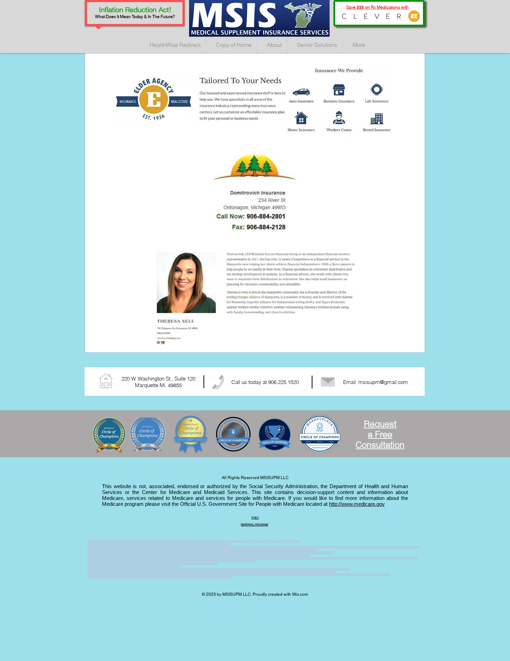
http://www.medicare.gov (357, 504)
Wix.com (300, 594)
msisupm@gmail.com (383, 382)
